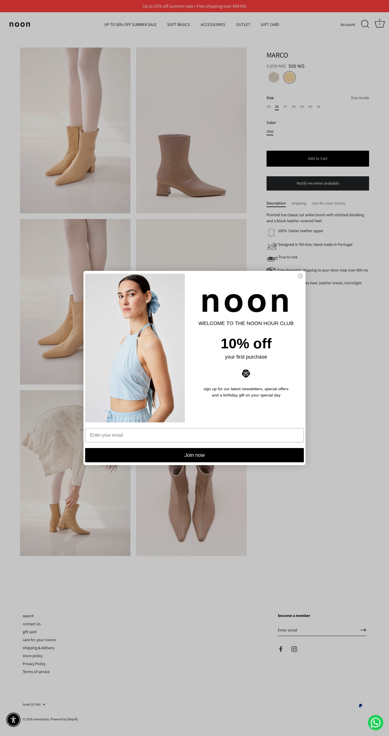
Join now (195, 455)
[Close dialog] (300, 276)
